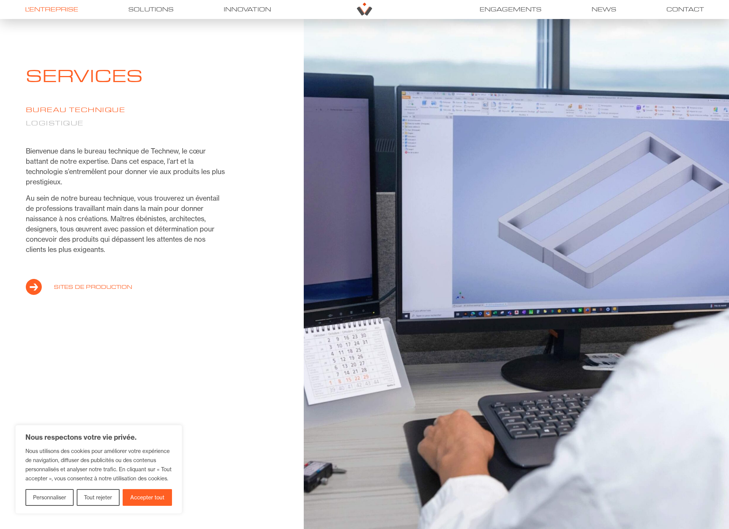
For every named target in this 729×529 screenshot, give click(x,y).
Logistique (55, 123)
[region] (98, 469)
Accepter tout (147, 497)
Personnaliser (49, 497)
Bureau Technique (75, 110)
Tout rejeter (98, 497)
